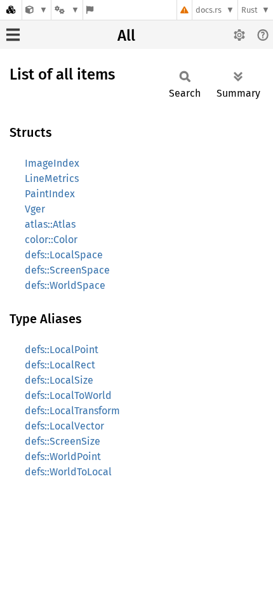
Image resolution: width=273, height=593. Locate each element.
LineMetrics (52, 178)
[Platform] (66, 10)
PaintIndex (50, 194)
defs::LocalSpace (64, 255)
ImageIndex (52, 163)
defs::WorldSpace (65, 285)
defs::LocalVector (64, 426)
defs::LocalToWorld (68, 395)
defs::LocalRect (60, 365)
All (126, 36)
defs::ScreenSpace (67, 270)
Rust (249, 10)
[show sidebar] (13, 34)
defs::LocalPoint (61, 350)
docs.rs (209, 10)
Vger (35, 209)
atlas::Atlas (50, 224)
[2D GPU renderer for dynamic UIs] (36, 10)
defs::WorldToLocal (68, 472)
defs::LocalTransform (72, 411)
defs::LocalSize (59, 380)
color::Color (51, 240)
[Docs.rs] (11, 10)
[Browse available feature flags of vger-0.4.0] (90, 10)
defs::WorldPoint (63, 456)
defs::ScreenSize (62, 441)
